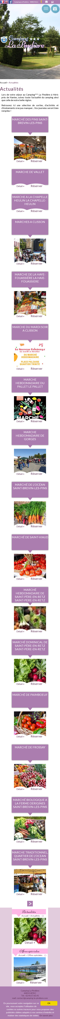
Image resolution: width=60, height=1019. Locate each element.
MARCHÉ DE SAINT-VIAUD (30, 537)
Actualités (13, 82)
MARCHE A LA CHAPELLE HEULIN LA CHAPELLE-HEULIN (30, 200)
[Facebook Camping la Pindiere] (10, 1)
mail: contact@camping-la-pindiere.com (46, 2)
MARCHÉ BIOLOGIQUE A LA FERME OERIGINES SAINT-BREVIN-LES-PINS (30, 803)
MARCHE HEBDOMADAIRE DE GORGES (30, 435)
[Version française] (2, 2)
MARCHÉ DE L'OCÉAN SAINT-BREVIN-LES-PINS (30, 486)
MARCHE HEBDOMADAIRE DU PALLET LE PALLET (30, 383)
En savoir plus (46, 1015)
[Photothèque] (52, 2)
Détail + (30, 942)
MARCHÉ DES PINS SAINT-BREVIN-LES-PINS (30, 121)
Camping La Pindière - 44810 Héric (26, 2)
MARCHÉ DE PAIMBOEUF (30, 694)
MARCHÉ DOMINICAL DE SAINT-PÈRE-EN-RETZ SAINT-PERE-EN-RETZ (30, 645)
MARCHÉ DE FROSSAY (30, 747)
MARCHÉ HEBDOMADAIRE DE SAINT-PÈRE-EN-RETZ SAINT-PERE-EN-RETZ (30, 595)
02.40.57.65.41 (42, 1)
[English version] (6, 2)
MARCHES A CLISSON (30, 222)
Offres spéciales (29, 951)
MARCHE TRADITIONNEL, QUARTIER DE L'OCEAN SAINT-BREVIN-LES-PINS (30, 856)
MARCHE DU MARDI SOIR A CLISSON (30, 328)
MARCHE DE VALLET (30, 172)
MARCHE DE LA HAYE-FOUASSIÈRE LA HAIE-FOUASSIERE (30, 278)
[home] (25, 42)
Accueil (3, 82)
